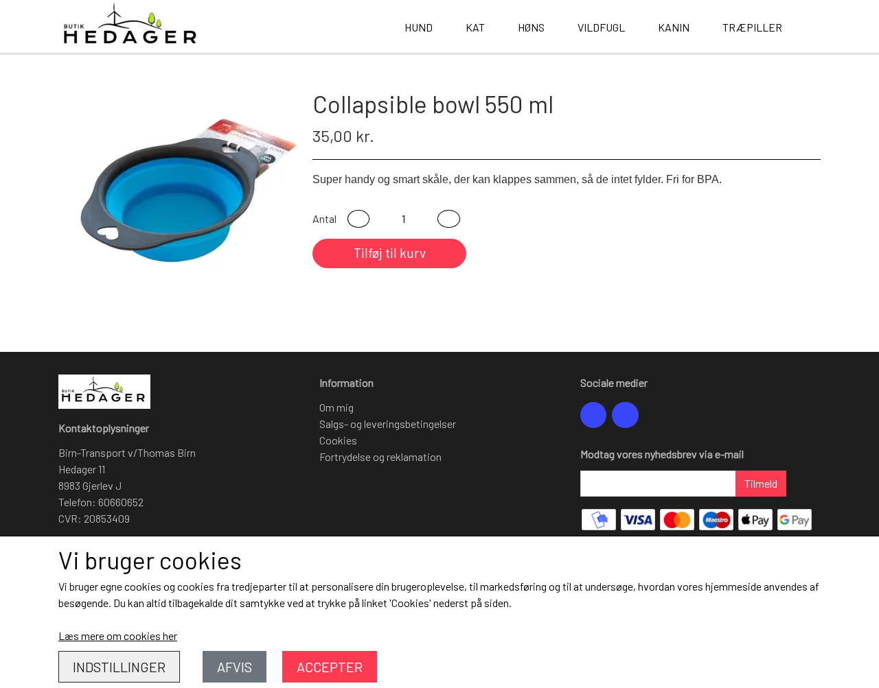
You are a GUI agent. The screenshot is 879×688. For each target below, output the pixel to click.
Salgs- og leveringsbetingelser (387, 423)
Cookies (338, 440)
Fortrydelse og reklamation (380, 456)
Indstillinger (119, 667)
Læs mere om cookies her (117, 635)
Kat (475, 27)
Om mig (336, 407)
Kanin (673, 27)
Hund (418, 27)
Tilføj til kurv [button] (390, 253)
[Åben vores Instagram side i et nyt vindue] (625, 415)
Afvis (234, 667)
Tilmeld (760, 483)
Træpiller (752, 27)
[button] (358, 219)
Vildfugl (601, 27)
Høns (531, 27)
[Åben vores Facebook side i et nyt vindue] (593, 415)
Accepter (330, 667)
